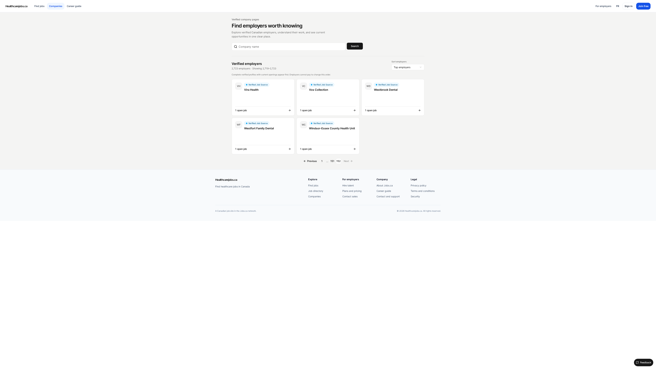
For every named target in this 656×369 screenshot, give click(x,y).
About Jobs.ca (385, 185)
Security (415, 196)
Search (355, 46)
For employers (603, 6)
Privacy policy (418, 185)
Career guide (74, 6)
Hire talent (348, 185)
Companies (55, 6)
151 (332, 161)
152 (338, 161)
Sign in (629, 6)
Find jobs (39, 6)
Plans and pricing (352, 190)
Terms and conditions (423, 190)
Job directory (315, 190)
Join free (643, 6)
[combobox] (291, 46)
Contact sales (350, 196)
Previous (312, 161)
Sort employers (399, 61)
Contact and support (388, 196)
